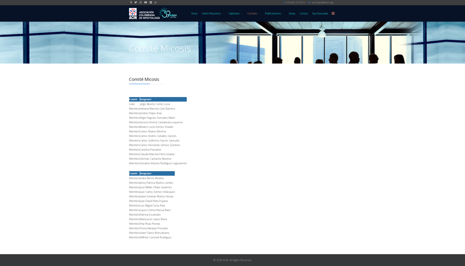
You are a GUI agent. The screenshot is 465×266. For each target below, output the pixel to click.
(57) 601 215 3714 (296, 2)
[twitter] (135, 2)
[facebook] (131, 2)
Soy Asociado (320, 13)
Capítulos (234, 13)
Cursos (304, 13)
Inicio (194, 13)
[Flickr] (151, 2)
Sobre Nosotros (211, 13)
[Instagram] (141, 2)
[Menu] (333, 13)
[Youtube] (145, 2)
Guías (292, 13)
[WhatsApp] (155, 2)
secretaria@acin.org (322, 2)
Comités (252, 13)
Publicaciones (273, 13)
